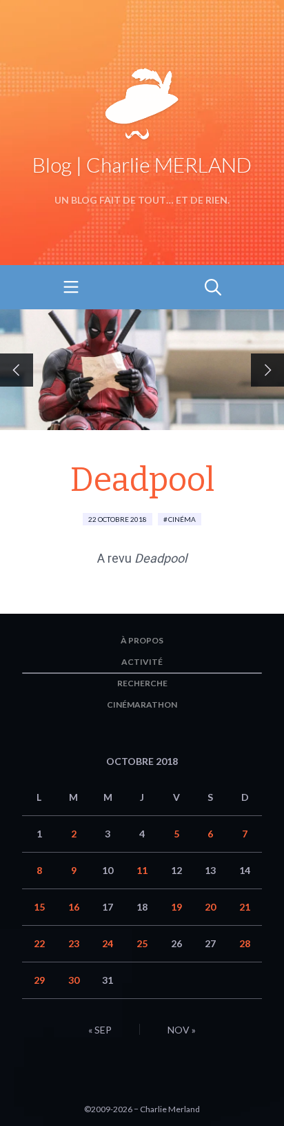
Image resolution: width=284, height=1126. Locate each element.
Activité (142, 662)
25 (142, 943)
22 (39, 943)
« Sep (100, 1030)
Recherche (142, 683)
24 (107, 943)
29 (39, 980)
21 (244, 907)
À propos (142, 640)
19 (176, 907)
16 (73, 907)
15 (39, 907)
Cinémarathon (142, 704)
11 (142, 870)
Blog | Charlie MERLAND (142, 164)
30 (73, 980)
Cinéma (182, 519)
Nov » (182, 1030)
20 (210, 907)
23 (73, 943)
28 (244, 943)
